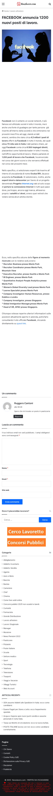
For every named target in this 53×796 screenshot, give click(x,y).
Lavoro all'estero (16, 11)
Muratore (7, 632)
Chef (5, 592)
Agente (6, 572)
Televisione (8, 672)
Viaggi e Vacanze (10, 680)
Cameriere (7, 588)
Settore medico (9, 656)
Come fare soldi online (12, 600)
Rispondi (18, 416)
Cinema (6, 596)
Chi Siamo (7, 749)
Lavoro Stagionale (11, 624)
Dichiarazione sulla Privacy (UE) (16, 761)
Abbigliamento (9, 560)
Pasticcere (7, 640)
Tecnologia (7, 664)
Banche (6, 580)
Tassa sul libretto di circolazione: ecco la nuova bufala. (26, 723)
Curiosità (7, 608)
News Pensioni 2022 (11, 636)
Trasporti (7, 676)
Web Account (9, 688)
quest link (21, 323)
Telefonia (7, 668)
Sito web (5, 490)
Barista (6, 584)
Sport (5, 660)
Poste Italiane (9, 648)
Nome (5, 468)
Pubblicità (7, 769)
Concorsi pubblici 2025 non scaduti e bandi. (21, 604)
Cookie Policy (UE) (11, 757)
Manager (7, 628)
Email (5, 479)
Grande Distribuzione (12, 616)
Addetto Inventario (11, 564)
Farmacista (8, 612)
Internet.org (27, 183)
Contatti (6, 753)
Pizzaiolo (7, 644)
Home (6, 11)
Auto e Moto (8, 576)
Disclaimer (7, 765)
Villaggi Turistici (9, 684)
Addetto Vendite (10, 568)
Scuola (6, 652)
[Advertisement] (26, 92)
